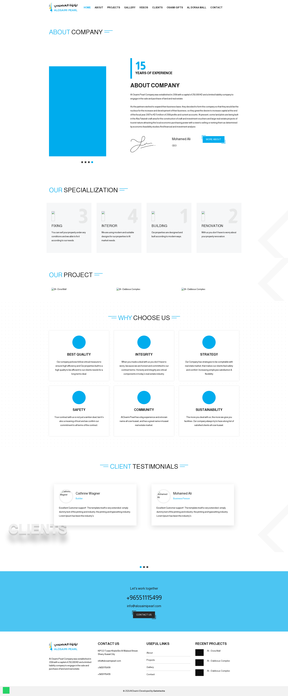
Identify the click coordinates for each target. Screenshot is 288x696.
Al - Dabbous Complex (218, 660)
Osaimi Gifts (175, 7)
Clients (157, 7)
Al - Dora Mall (213, 650)
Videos (143, 7)
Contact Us (144, 614)
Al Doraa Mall (196, 7)
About (99, 7)
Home (87, 7)
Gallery (129, 7)
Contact (216, 7)
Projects (113, 7)
